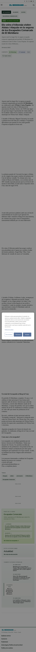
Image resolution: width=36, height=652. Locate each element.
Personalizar (9, 334)
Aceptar (27, 334)
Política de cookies (9, 329)
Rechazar (18, 334)
